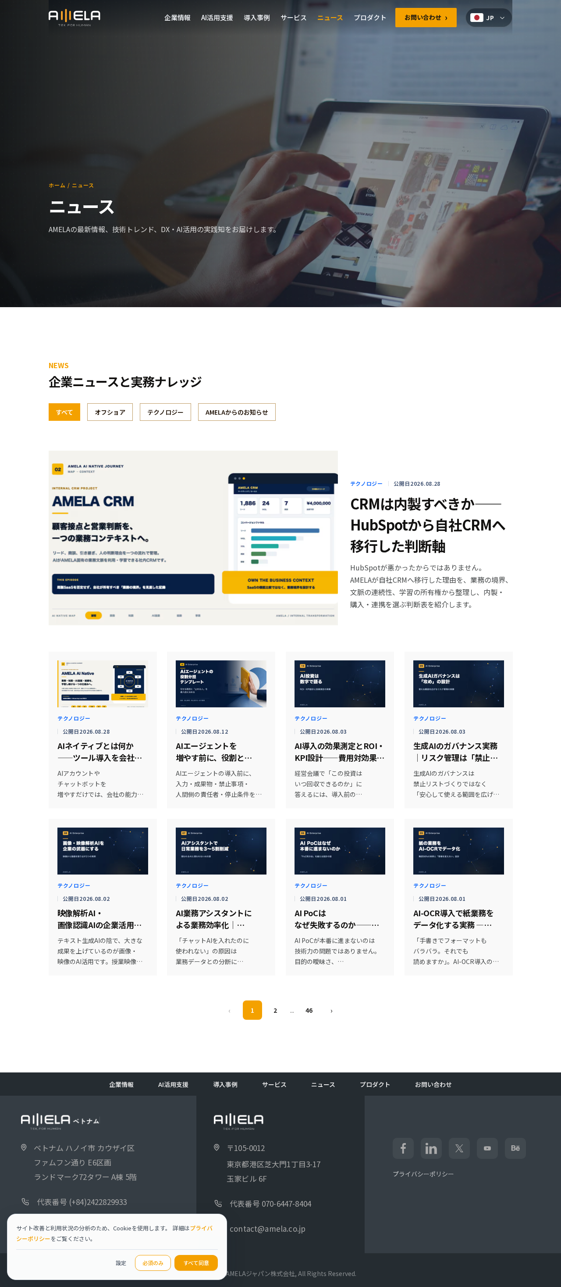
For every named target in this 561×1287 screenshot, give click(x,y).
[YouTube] (487, 1148)
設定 (121, 1262)
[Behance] (515, 1148)
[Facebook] (403, 1148)
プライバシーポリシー (423, 1173)
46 (308, 1010)
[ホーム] (74, 17)
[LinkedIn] (431, 1148)
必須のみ (152, 1262)
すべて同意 (196, 1262)
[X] (459, 1148)
